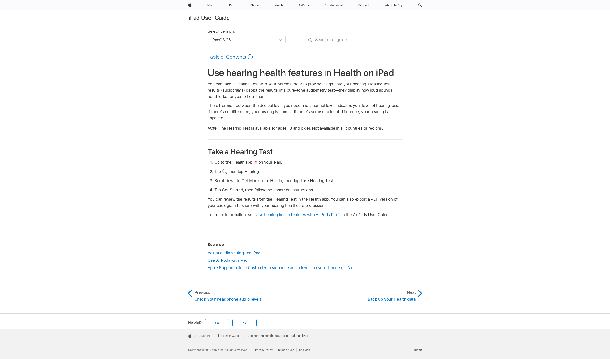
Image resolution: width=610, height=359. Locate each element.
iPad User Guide (209, 17)
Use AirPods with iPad (228, 260)
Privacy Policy (264, 350)
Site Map (304, 350)
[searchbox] (353, 39)
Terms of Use (286, 350)
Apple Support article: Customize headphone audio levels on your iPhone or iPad (281, 267)
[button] (420, 5)
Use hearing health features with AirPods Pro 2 (298, 214)
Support (204, 336)
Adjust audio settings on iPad (234, 252)
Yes (217, 322)
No (244, 322)
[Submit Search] (310, 39)
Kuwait (417, 350)
